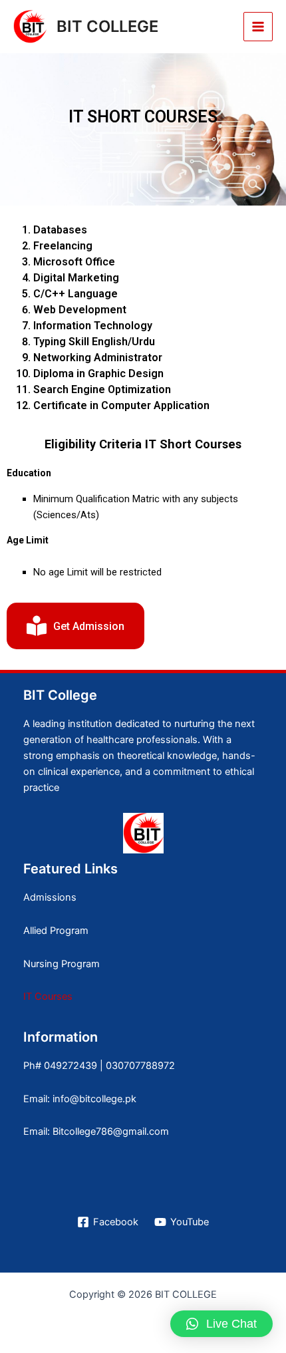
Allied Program (55, 931)
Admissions (49, 897)
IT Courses (47, 996)
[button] (221, 1323)
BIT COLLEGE (107, 26)
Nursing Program (61, 964)
